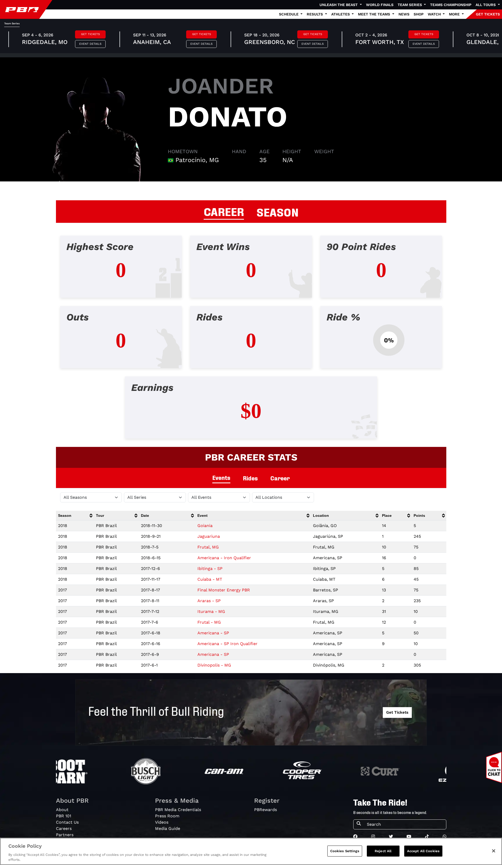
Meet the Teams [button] (374, 14)
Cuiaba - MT (209, 579)
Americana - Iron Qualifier (224, 557)
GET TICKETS (488, 14)
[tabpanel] (251, 341)
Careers (64, 828)
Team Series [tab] (12, 23)
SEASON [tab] (277, 211)
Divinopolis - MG (214, 665)
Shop (419, 14)
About (62, 809)
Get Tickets (90, 34)
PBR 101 (63, 815)
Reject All (383, 851)
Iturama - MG (211, 611)
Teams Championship (450, 5)
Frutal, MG (208, 547)
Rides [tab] (250, 477)
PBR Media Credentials (178, 809)
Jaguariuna (208, 536)
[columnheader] (75, 515)
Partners (64, 834)
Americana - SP (213, 632)
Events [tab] (221, 477)
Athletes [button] (341, 14)
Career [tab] (280, 477)
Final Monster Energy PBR (223, 589)
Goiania (205, 525)
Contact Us (67, 822)
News (403, 14)
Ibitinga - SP (210, 568)
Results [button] (315, 14)
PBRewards (265, 809)
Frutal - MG (209, 622)
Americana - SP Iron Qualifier (227, 643)
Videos (161, 822)
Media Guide (167, 828)
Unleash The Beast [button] (339, 5)
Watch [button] (435, 14)
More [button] (455, 14)
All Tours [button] (486, 5)
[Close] (493, 851)
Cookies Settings (344, 851)
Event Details (90, 44)
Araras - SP (209, 600)
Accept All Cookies (423, 851)
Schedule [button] (289, 14)
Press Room (167, 815)
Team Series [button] (410, 5)
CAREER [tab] (224, 211)
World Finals (379, 5)
